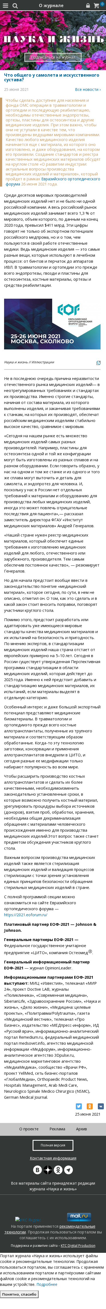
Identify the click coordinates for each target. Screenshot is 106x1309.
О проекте (29, 1128)
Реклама (57, 1128)
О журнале (51, 5)
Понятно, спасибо (19, 1294)
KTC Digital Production (78, 1245)
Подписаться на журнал (53, 57)
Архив (81, 1128)
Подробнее (46, 1284)
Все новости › (88, 89)
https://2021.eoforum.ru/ (25, 914)
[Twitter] (79, 1106)
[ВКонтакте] (101, 1106)
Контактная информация (53, 1158)
